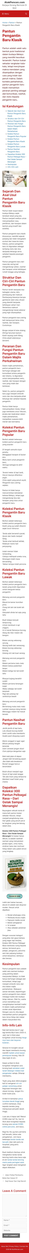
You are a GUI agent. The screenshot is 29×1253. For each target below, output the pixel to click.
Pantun (12, 23)
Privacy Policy (14, 1246)
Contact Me (24, 1246)
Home (4, 23)
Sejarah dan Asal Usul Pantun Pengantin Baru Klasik (16, 113)
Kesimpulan (12, 164)
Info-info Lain (12, 167)
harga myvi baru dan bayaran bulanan (14, 1040)
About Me (4, 1246)
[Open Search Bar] (26, 13)
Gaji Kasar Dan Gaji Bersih (15, 1181)
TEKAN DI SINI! (14, 896)
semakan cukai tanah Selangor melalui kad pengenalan (13, 1070)
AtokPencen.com (14, 2)
